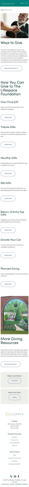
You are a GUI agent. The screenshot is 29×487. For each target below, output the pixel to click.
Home (2, 10)
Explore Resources (10, 364)
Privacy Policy (5, 484)
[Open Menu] (26, 3)
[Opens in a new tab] (18, 476)
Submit (14, 397)
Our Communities (14, 442)
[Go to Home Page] (8, 4)
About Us (14, 445)
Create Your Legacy (10, 67)
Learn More (8, 117)
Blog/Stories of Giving (15, 458)
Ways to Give (14, 440)
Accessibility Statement (21, 484)
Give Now (15, 380)
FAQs (14, 455)
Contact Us (15, 461)
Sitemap (12, 484)
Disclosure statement (14, 464)
